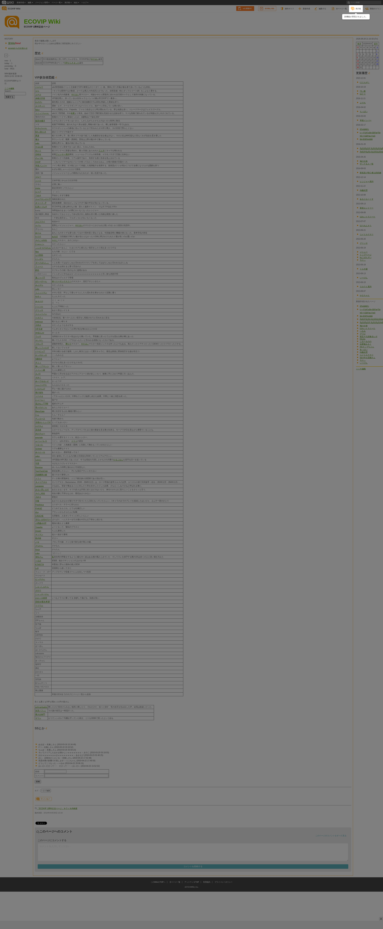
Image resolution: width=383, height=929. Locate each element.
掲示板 (358, 8)
